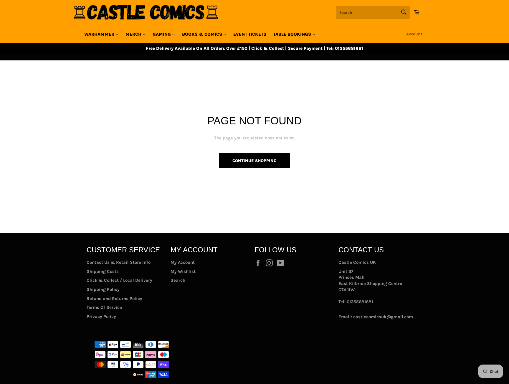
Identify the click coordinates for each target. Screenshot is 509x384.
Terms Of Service (104, 307)
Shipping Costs (103, 271)
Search (178, 280)
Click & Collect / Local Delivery (119, 280)
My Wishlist (183, 271)
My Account (183, 262)
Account (414, 34)
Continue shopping (254, 160)
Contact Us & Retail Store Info (119, 262)
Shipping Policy (103, 289)
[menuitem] (101, 34)
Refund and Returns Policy (114, 298)
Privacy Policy (101, 316)
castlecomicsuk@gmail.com (383, 316)
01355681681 (360, 301)
